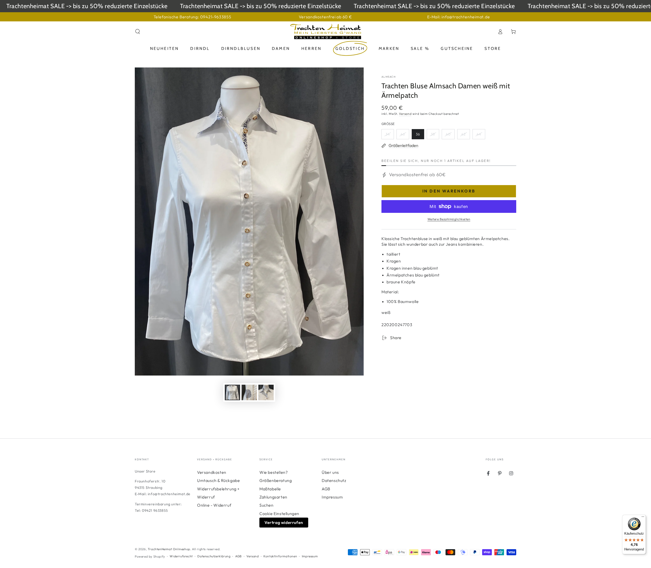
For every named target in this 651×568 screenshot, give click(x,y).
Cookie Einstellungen (279, 513)
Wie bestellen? (273, 472)
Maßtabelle (270, 488)
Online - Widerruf (214, 505)
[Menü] (643, 518)
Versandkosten (211, 472)
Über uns (330, 472)
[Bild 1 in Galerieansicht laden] (232, 392)
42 (465, 135)
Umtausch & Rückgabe (218, 480)
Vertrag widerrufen (283, 522)
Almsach (388, 76)
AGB (326, 488)
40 (450, 135)
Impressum (332, 497)
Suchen (266, 505)
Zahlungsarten (273, 497)
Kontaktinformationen (280, 556)
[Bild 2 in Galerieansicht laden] (249, 392)
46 (404, 135)
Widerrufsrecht (181, 556)
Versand (405, 114)
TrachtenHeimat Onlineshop (169, 549)
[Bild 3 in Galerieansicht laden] (266, 392)
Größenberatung (275, 480)
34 (389, 135)
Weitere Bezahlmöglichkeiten (448, 219)
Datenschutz (334, 480)
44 (480, 135)
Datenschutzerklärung (213, 556)
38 (435, 135)
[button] (137, 31)
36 (420, 135)
